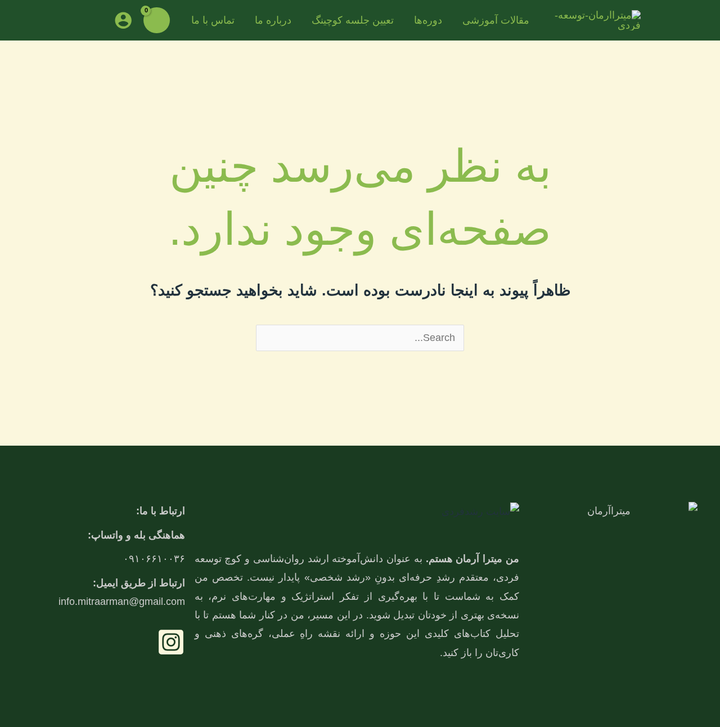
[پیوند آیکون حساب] (123, 20)
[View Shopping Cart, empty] (156, 20)
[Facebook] (171, 642)
